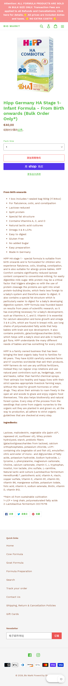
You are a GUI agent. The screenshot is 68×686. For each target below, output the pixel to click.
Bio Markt (11, 26)
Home (10, 545)
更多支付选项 (34, 174)
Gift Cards (12, 613)
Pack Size (8, 141)
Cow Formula (14, 554)
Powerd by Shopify (43, 675)
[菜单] (62, 26)
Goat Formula (14, 562)
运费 (20, 129)
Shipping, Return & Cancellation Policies (31, 605)
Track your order (16, 588)
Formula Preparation (19, 571)
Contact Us (13, 596)
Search (10, 579)
